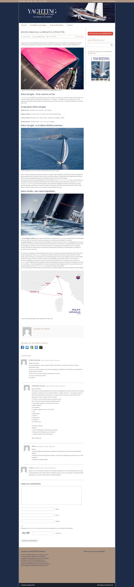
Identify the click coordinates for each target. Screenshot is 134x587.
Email (56, 515)
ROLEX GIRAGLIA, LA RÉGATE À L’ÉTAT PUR (42, 32)
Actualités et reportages (38, 25)
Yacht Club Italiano (45, 121)
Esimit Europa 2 (41, 266)
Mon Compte (22, 1)
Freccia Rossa (25, 264)
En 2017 (23, 262)
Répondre (57, 360)
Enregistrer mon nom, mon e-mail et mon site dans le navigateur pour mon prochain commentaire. (47, 528)
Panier (35, 1)
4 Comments (80, 36)
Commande (29, 1)
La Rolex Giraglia (25, 97)
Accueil (23, 25)
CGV (40, 1)
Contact (44, 1)
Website (57, 521)
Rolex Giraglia (52, 36)
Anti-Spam (58, 533)
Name (57, 509)
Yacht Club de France (63, 180)
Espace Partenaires (56, 25)
